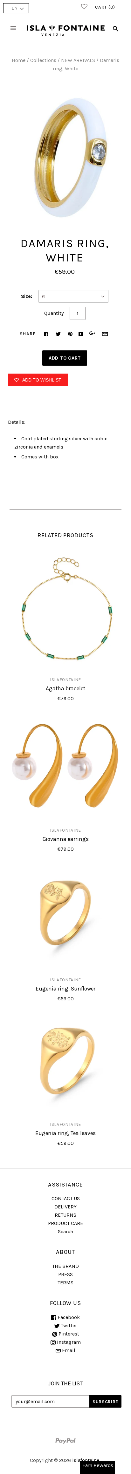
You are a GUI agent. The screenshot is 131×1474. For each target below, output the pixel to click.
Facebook (68, 1317)
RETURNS (65, 1215)
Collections (43, 60)
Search (65, 1231)
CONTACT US (66, 1198)
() (105, 7)
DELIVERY (65, 1207)
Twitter (68, 1325)
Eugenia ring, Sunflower (65, 988)
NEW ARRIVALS (78, 60)
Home (18, 60)
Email (68, 1350)
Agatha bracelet (65, 688)
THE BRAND (65, 1266)
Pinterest (68, 1334)
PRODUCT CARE (65, 1223)
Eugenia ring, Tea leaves (65, 1133)
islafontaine (65, 679)
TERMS (65, 1283)
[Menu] (13, 28)
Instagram (68, 1342)
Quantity (54, 313)
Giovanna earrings (66, 839)
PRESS (65, 1274)
